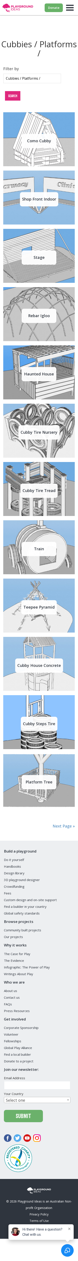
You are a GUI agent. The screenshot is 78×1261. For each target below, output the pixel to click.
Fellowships (12, 1041)
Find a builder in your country (25, 906)
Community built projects (22, 930)
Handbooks (12, 866)
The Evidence (14, 960)
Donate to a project (18, 1061)
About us (10, 991)
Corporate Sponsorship (21, 1027)
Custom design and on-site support (30, 900)
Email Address (16, 1078)
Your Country (15, 1094)
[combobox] (37, 1100)
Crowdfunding (14, 886)
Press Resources (17, 1011)
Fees (7, 893)
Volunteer (11, 1034)
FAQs (8, 1004)
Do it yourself (14, 860)
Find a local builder (17, 1054)
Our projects (13, 937)
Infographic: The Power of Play (27, 967)
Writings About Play (18, 974)
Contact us (12, 997)
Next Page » (64, 826)
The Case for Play (17, 954)
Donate (53, 8)
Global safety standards (22, 913)
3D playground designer (22, 880)
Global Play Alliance (18, 1048)
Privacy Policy (39, 1214)
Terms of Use (39, 1221)
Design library (14, 873)
